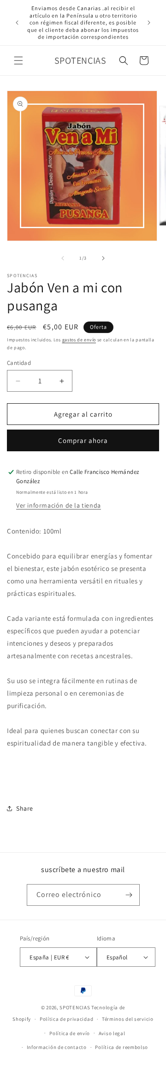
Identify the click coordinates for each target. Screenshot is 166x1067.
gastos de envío (79, 340)
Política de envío (69, 1033)
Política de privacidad (66, 1019)
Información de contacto (57, 1047)
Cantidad (19, 363)
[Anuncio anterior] (17, 22)
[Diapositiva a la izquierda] (63, 258)
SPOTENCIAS (74, 1007)
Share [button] (24, 808)
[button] (18, 60)
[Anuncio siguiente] (149, 22)
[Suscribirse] (129, 895)
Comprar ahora (83, 440)
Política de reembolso (121, 1047)
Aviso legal (112, 1033)
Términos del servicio (128, 1019)
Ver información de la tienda (58, 505)
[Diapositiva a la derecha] (103, 258)
